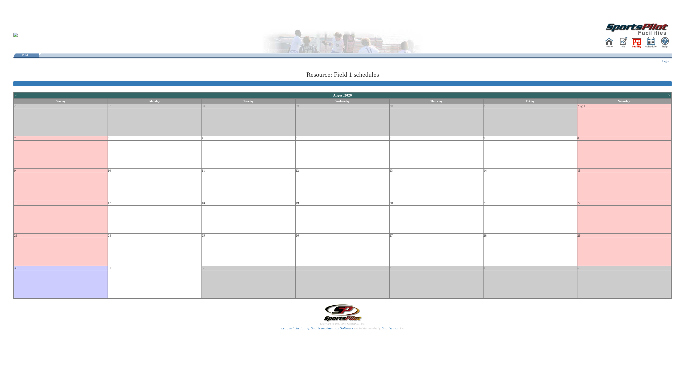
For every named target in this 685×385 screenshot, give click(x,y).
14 (485, 170)
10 (109, 170)
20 (391, 203)
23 (15, 235)
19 (297, 203)
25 (203, 235)
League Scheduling (295, 328)
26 (15, 106)
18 (203, 203)
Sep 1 (205, 268)
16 (15, 203)
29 (297, 106)
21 (485, 203)
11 (203, 170)
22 (579, 203)
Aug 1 (581, 106)
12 (297, 170)
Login (665, 61)
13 (391, 170)
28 (203, 106)
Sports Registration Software (332, 328)
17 (109, 203)
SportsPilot (390, 328)
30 (391, 106)
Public (26, 55)
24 (109, 235)
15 (579, 170)
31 (485, 106)
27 (109, 106)
